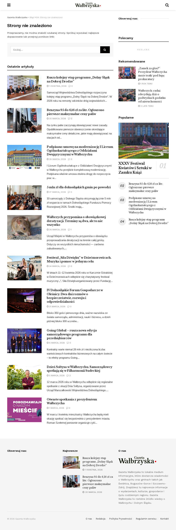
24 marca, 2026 (57, 266)
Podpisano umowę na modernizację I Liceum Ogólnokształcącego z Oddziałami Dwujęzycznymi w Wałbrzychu (80, 150)
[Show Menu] (8, 5)
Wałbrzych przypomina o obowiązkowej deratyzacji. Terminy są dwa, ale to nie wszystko (76, 220)
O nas (89, 518)
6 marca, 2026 (56, 343)
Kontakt (164, 518)
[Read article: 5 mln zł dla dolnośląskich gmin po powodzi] (24, 197)
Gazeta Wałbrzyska (17, 17)
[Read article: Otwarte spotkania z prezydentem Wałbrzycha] (24, 410)
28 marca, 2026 (57, 159)
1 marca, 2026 (56, 408)
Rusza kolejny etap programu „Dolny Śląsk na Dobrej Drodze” (97, 462)
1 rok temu (146, 83)
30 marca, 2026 (57, 118)
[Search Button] (167, 5)
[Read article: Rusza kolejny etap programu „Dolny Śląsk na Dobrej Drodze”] (24, 88)
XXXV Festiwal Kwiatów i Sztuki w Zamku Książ (135, 167)
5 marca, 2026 (56, 375)
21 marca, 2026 (56, 306)
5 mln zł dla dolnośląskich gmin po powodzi (79, 187)
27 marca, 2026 (57, 192)
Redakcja (100, 518)
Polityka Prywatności (120, 518)
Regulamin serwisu (146, 518)
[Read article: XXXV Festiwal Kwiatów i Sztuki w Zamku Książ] (143, 141)
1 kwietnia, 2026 (57, 86)
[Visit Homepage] (88, 5)
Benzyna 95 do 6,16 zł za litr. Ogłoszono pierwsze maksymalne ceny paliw (146, 187)
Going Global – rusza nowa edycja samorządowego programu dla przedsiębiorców (72, 334)
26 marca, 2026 (57, 229)
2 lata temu (146, 106)
